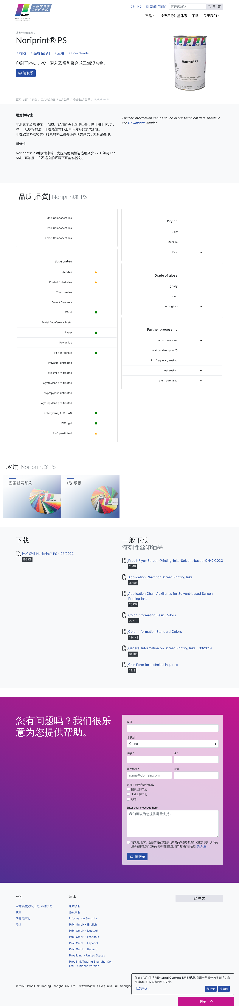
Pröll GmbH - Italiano (83, 949)
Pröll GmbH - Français (84, 937)
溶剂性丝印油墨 (81, 99)
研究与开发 (23, 918)
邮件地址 (133, 768)
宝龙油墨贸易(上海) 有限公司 (34, 906)
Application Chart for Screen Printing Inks (160, 577)
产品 (34, 99)
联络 (18, 924)
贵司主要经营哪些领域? (140, 784)
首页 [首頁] (22, 99)
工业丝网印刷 (139, 794)
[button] (150, 16)
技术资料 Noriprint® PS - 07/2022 (48, 554)
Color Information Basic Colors (152, 615)
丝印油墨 (64, 99)
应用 (60, 53)
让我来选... (143, 988)
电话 (176, 768)
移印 (133, 799)
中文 (139, 7)
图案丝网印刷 (139, 789)
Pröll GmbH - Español (83, 943)
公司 (129, 721)
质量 (18, 912)
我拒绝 (211, 989)
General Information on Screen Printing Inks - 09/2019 (170, 648)
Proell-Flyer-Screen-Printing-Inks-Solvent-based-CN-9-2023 (175, 561)
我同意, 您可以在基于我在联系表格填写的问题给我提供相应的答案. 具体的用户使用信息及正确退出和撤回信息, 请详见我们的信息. (174, 844)
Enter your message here (142, 807)
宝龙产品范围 (48, 99)
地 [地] (132, 737)
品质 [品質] (41, 53)
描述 (22, 53)
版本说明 (74, 906)
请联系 (28, 73)
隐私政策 (200, 846)
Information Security (83, 918)
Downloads (79, 53)
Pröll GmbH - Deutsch (84, 930)
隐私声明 (74, 912)
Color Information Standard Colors (155, 631)
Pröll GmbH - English (83, 924)
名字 (130, 753)
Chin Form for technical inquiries (153, 665)
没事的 (224, 989)
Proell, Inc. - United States (87, 955)
